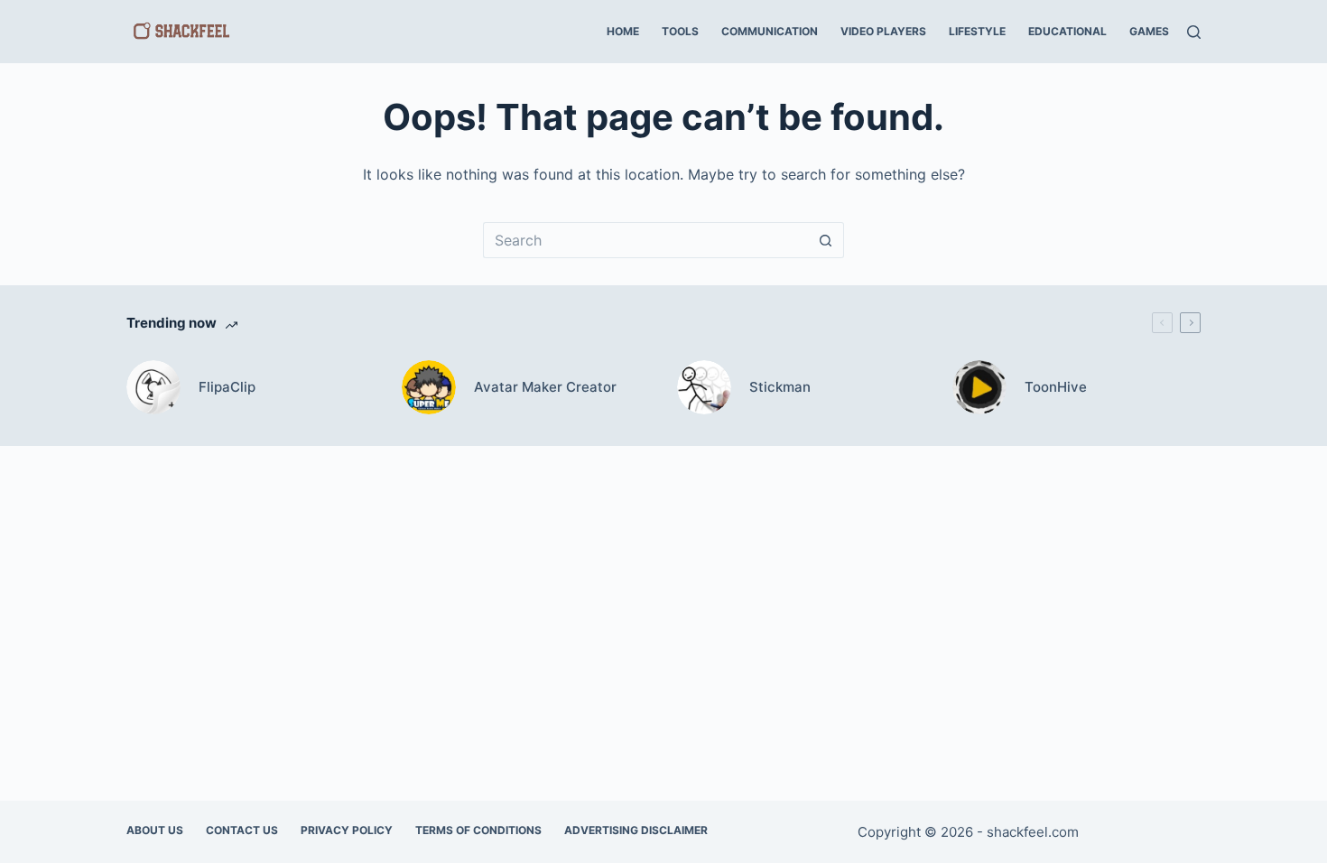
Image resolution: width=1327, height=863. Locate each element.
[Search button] (826, 240)
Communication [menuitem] (769, 31)
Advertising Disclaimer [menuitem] (636, 830)
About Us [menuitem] (154, 830)
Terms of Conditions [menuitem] (478, 830)
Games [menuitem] (1149, 31)
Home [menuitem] (623, 31)
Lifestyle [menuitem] (977, 31)
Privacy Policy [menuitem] (347, 830)
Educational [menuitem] (1067, 31)
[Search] (1194, 32)
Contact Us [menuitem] (242, 830)
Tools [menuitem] (680, 31)
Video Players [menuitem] (883, 31)
